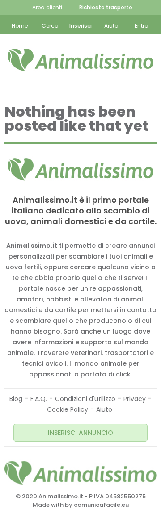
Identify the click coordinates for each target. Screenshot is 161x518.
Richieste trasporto (105, 7)
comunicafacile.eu (101, 505)
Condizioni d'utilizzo (85, 398)
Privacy (134, 398)
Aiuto (104, 409)
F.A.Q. (38, 398)
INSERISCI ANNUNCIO (80, 432)
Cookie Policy (67, 409)
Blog (15, 398)
